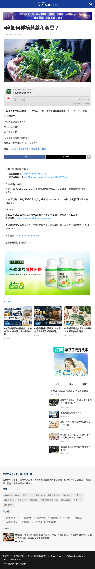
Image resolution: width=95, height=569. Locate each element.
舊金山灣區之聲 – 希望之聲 (17, 564)
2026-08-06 (69, 335)
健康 (27, 495)
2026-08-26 (8, 338)
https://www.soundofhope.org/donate (34, 218)
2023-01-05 (8, 34)
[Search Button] (90, 4)
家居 (19, 34)
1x (19, 99)
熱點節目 (35, 149)
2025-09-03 (20, 541)
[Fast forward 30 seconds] (24, 99)
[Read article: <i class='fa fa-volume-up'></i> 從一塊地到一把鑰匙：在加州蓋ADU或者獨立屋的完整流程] (18, 316)
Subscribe (77, 103)
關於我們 (6, 556)
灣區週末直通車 (49, 500)
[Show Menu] (4, 4)
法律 (33, 500)
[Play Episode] (8, 98)
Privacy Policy (56, 556)
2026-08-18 (39, 335)
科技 (8, 505)
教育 (67, 495)
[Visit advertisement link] (47, 18)
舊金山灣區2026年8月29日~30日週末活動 (69, 390)
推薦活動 (54, 495)
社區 (78, 500)
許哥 (44, 149)
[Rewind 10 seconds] (14, 99)
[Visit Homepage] (47, 4)
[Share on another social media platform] (89, 157)
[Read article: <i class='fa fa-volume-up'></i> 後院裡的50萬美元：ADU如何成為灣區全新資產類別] (48, 316)
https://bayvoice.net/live (35, 173)
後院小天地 (24, 149)
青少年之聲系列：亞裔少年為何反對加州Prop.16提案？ (75, 436)
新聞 (9, 500)
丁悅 (14, 149)
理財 (66, 500)
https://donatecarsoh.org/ (28, 235)
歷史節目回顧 (19, 556)
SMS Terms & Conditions (74, 556)
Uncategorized (12, 495)
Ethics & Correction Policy (12, 560)
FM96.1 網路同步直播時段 (37, 556)
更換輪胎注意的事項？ (71, 412)
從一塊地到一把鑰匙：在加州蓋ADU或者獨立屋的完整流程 (18, 331)
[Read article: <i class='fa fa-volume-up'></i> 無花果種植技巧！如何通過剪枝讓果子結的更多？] (78, 316)
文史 (78, 495)
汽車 (22, 500)
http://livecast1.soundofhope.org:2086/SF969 (45, 177)
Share (86, 103)
